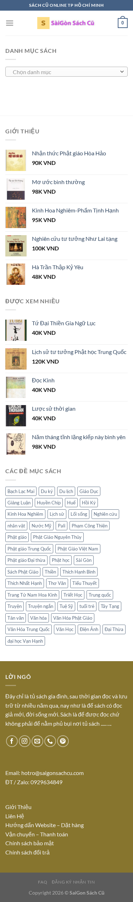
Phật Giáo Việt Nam (77, 549)
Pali (61, 526)
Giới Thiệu (18, 806)
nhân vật (16, 526)
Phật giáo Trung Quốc (29, 549)
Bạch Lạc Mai (20, 491)
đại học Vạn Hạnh (25, 641)
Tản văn (15, 618)
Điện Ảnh (89, 629)
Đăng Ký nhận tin (73, 882)
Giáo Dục (88, 491)
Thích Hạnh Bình (78, 572)
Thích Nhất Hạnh (24, 583)
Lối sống (79, 514)
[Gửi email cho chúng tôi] (37, 741)
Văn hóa (38, 618)
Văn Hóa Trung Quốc (28, 629)
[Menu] (9, 23)
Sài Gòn (84, 560)
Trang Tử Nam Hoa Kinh (32, 595)
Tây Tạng (110, 606)
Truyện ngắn (40, 606)
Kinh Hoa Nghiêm (25, 514)
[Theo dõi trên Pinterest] (63, 741)
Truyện (14, 606)
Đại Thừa (114, 629)
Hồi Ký (89, 502)
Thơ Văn (57, 583)
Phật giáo (17, 537)
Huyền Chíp (49, 502)
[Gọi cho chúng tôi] (50, 741)
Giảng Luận (19, 502)
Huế (71, 502)
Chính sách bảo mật (29, 843)
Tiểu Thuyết (84, 583)
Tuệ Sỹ (66, 606)
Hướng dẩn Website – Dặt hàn (43, 824)
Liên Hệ (15, 816)
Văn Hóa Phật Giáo (72, 618)
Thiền (50, 572)
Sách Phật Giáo (22, 572)
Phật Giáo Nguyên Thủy (57, 537)
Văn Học (64, 629)
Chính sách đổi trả (27, 852)
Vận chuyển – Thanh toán (36, 834)
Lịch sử (57, 514)
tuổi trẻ (86, 606)
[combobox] (66, 72)
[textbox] (65, 72)
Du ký (47, 491)
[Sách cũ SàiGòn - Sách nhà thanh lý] (66, 23)
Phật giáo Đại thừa (26, 560)
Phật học (61, 560)
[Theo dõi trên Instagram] (25, 741)
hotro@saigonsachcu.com (52, 772)
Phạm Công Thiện (89, 526)
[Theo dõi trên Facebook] (12, 741)
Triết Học (72, 595)
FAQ (42, 882)
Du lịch (66, 491)
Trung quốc (100, 595)
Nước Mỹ (41, 526)
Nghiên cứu (105, 514)
